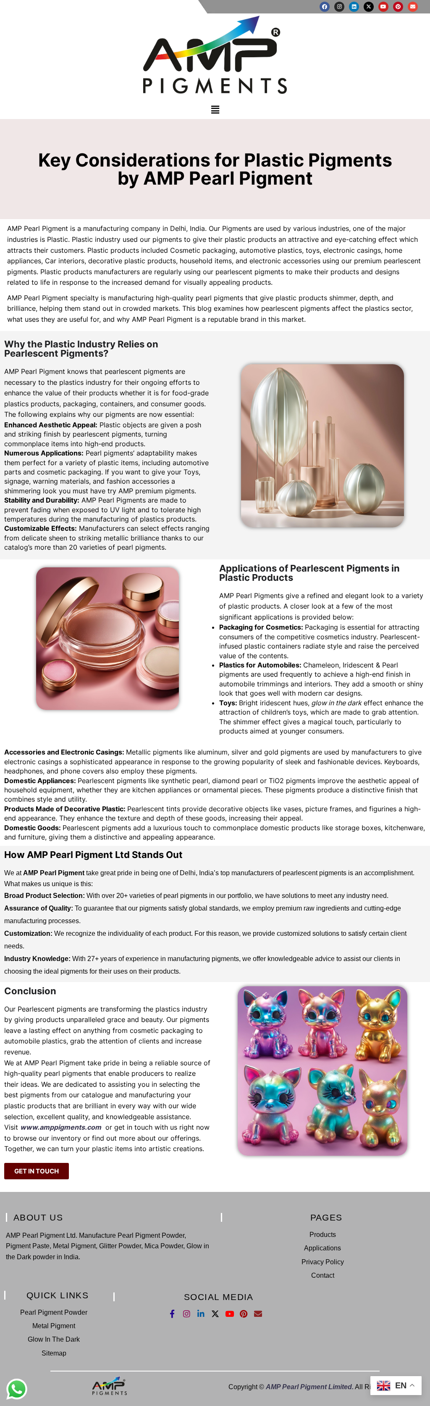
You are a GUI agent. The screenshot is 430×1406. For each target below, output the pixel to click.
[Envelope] (413, 7)
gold (271, 752)
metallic (116, 538)
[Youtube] (383, 7)
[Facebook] (325, 7)
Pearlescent (398, 637)
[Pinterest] (398, 7)
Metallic (138, 752)
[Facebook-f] (172, 1314)
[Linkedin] (354, 7)
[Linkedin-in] (201, 1314)
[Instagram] (339, 7)
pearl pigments (185, 895)
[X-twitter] (369, 7)
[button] (215, 110)
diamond (226, 780)
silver (239, 752)
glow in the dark (335, 703)
